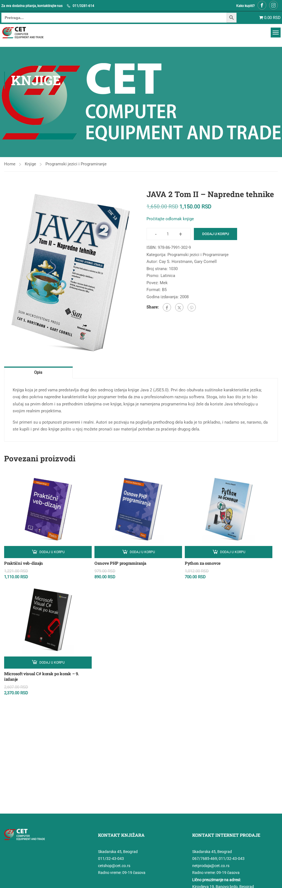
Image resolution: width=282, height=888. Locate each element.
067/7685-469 (204, 858)
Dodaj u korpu (215, 234)
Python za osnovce (203, 563)
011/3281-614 (83, 6)
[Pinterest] (192, 307)
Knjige (30, 164)
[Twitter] (179, 307)
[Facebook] (167, 307)
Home (9, 164)
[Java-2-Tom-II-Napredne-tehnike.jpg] (69, 273)
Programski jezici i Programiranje (76, 164)
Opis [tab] (38, 372)
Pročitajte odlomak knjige (170, 218)
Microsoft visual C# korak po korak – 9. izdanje (41, 676)
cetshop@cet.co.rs (114, 865)
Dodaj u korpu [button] (52, 552)
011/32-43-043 (111, 858)
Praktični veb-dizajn (23, 563)
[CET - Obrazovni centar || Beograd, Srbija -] (29, 33)
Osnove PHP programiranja (120, 563)
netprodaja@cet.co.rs (210, 865)
